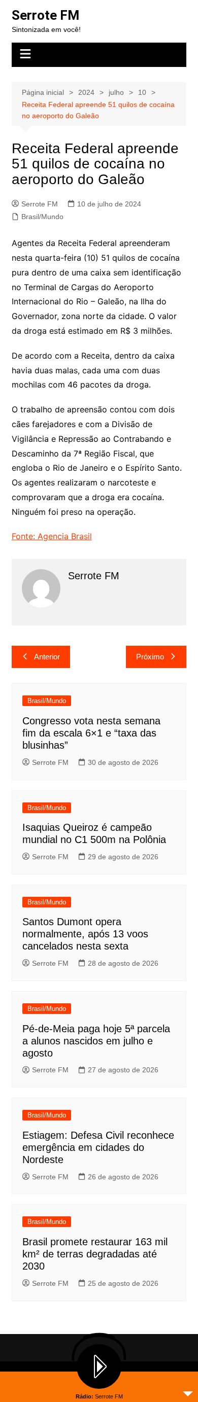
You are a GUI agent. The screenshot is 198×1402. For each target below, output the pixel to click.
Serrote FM (45, 15)
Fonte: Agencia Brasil (52, 536)
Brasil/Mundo (42, 217)
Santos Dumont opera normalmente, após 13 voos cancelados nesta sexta (85, 934)
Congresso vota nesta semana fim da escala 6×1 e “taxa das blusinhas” (91, 733)
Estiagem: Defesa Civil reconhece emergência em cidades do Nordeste (98, 1147)
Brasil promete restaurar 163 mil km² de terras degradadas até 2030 (95, 1254)
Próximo (150, 656)
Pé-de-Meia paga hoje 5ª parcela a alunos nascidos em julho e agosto (96, 1041)
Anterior (47, 656)
